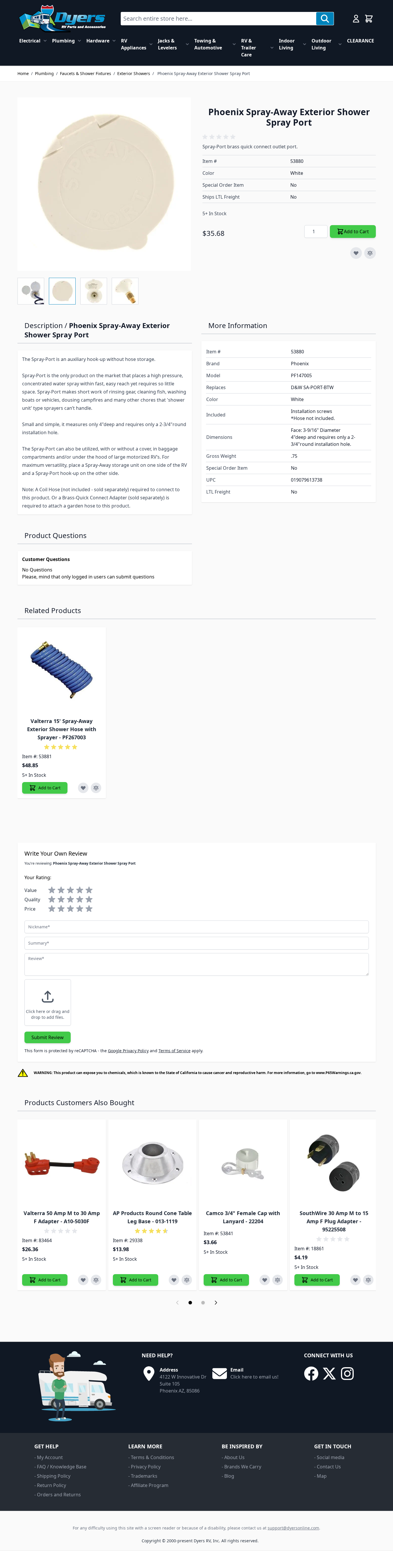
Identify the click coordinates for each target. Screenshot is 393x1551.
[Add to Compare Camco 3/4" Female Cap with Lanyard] (277, 1280)
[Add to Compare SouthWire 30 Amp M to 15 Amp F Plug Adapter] (368, 1280)
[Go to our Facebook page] (311, 1373)
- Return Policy (50, 1485)
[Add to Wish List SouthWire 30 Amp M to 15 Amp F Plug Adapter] (355, 1280)
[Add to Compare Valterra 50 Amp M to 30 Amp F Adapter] (96, 1280)
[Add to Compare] (370, 253)
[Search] (325, 18)
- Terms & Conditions (151, 1457)
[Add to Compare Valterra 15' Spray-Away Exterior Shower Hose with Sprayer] (96, 788)
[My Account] (356, 18)
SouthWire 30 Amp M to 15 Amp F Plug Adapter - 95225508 (334, 1221)
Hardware (97, 41)
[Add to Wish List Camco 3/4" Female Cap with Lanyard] (264, 1280)
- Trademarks (142, 1476)
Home (23, 73)
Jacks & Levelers (167, 44)
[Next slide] (215, 1302)
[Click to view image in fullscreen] (104, 184)
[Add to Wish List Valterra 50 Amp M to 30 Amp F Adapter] (83, 1280)
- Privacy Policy (144, 1466)
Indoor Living (287, 44)
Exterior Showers (133, 73)
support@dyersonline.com (293, 1528)
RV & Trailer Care (248, 48)
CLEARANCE (360, 41)
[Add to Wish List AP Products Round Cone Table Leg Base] (174, 1280)
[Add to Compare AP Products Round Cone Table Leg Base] (187, 1280)
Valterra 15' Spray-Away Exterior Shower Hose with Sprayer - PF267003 (61, 729)
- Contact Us (327, 1466)
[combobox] (218, 18)
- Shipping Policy (52, 1476)
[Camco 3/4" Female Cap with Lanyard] (243, 1163)
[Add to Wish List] (356, 253)
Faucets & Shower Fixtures (85, 73)
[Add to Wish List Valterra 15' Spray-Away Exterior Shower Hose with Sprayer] (83, 788)
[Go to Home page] (62, 18)
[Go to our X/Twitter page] (329, 1373)
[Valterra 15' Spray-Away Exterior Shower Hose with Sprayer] (61, 671)
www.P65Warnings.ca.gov (338, 1072)
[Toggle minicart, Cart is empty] (369, 18)
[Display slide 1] (190, 1302)
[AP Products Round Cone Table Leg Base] (152, 1163)
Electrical (29, 41)
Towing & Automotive (208, 44)
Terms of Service (175, 1050)
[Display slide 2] (203, 1302)
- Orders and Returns (57, 1494)
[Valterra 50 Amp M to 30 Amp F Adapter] (61, 1163)
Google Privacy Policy (128, 1050)
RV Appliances (133, 44)
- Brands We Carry (241, 1466)
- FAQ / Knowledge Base (60, 1466)
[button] (219, 136)
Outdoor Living (321, 44)
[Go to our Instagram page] (347, 1373)
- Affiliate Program (148, 1485)
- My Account (48, 1457)
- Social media (329, 1457)
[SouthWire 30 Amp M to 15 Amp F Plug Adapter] (334, 1163)
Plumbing (63, 41)
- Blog (228, 1476)
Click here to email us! (254, 1377)
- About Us (233, 1457)
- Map (320, 1476)
